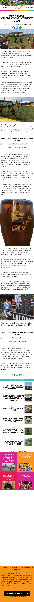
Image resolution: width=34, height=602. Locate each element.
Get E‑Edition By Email (26, 7)
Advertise (17, 9)
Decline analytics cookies (17, 596)
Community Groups (17, 6)
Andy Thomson (8, 24)
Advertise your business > (17, 147)
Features (7, 6)
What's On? (4, 7)
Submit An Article (14, 7)
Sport (30, 6)
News (2, 6)
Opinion (26, 6)
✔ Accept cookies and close (17, 593)
